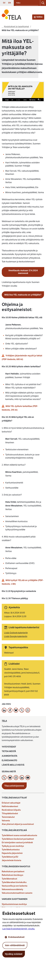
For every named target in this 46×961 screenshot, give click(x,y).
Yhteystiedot (9, 747)
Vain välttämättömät (15, 945)
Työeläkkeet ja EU (10, 857)
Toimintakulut (8, 817)
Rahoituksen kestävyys (12, 875)
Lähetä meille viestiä (13, 765)
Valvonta (6, 820)
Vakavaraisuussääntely (12, 889)
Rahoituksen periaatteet (13, 871)
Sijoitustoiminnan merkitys (14, 904)
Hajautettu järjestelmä (12, 853)
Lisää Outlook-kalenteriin (16, 632)
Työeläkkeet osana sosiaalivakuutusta (19, 835)
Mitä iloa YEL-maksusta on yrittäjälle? (22, 294)
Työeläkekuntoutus (11, 849)
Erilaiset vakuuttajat (11, 803)
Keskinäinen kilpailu (11, 810)
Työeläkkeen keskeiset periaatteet (18, 839)
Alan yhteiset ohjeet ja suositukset (18, 824)
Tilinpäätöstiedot (10, 813)
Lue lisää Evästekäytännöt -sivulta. (18, 928)
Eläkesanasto (9, 760)
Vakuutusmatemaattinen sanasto (17, 893)
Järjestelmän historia (11, 860)
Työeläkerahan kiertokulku (14, 882)
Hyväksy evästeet (13, 954)
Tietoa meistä (9, 751)
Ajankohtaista (9, 756)
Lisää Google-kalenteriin (15, 636)
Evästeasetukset (16, 937)
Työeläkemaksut (9, 879)
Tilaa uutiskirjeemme (14, 786)
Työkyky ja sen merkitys (13, 846)
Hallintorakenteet (10, 806)
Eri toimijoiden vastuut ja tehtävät (17, 842)
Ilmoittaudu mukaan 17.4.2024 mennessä (23, 272)
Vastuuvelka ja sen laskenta (14, 886)
